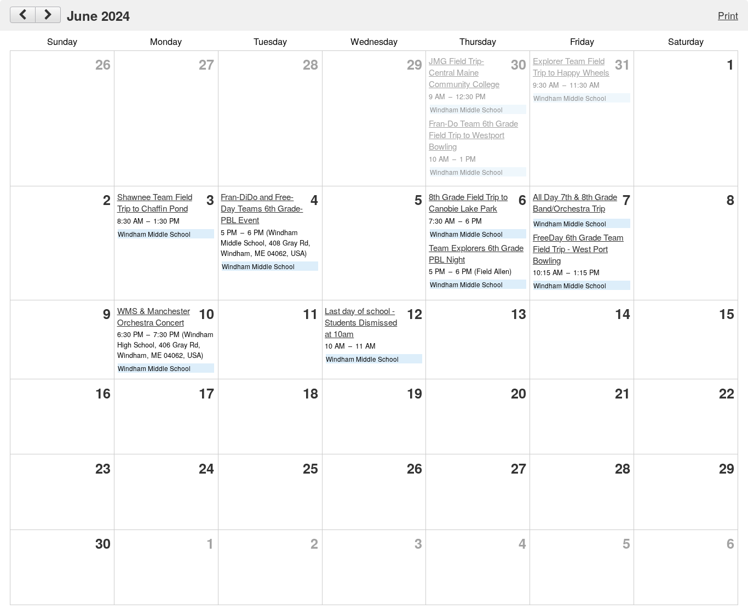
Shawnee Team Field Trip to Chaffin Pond (154, 202)
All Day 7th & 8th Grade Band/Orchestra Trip (575, 202)
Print (728, 15)
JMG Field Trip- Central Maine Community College (464, 72)
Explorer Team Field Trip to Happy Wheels (571, 66)
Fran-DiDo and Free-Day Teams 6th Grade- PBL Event (262, 208)
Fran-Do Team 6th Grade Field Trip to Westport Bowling (473, 134)
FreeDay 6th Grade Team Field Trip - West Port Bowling (578, 248)
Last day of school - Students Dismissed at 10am (361, 322)
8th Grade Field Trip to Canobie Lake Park (468, 202)
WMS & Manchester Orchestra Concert (153, 316)
